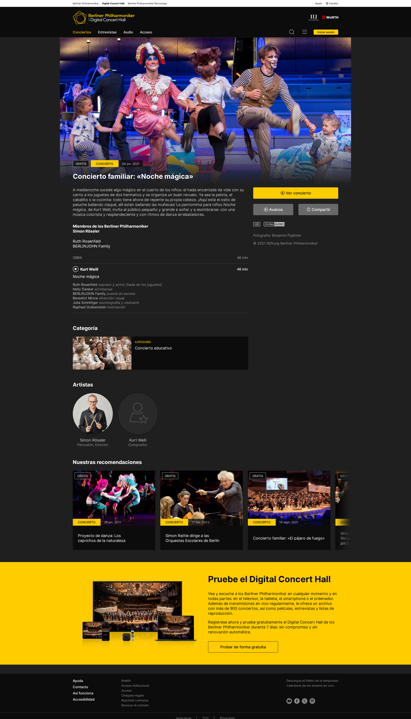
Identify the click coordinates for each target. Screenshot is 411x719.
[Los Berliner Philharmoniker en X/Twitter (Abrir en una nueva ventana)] (304, 701)
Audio (128, 32)
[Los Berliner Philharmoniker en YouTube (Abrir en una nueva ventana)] (289, 701)
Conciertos (82, 32)
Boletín (126, 680)
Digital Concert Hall (113, 3)
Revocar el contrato (135, 705)
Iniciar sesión (326, 32)
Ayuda (318, 3)
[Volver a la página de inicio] (104, 17)
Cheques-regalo (132, 695)
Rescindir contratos (134, 700)
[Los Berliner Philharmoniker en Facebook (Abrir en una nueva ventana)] (297, 701)
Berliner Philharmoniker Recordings (147, 3)
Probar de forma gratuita (243, 647)
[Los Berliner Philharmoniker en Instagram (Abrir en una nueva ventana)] (312, 701)
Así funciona (83, 693)
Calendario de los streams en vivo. (310, 685)
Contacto (80, 687)
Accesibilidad (84, 699)
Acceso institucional (135, 685)
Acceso (146, 32)
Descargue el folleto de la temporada (312, 680)
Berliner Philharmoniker (86, 3)
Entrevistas (107, 32)
